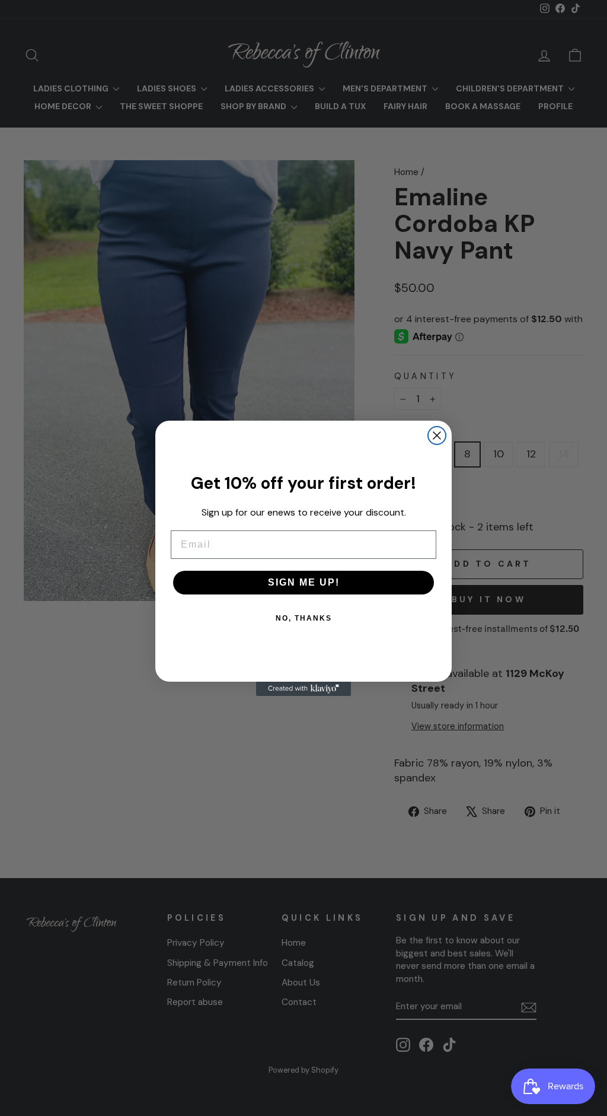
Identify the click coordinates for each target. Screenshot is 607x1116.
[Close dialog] (437, 435)
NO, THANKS (304, 618)
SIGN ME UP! (304, 582)
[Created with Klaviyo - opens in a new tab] (303, 689)
